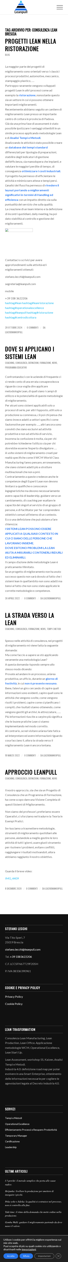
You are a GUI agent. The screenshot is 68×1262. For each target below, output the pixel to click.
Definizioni (33, 363)
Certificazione (12, 1141)
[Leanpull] (28, 7)
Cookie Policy (13, 1003)
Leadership (11, 1147)
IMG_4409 (12, 878)
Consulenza (21, 363)
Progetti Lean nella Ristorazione (30, 45)
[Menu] (58, 7)
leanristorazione (38, 303)
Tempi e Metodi (54, 629)
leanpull (15, 312)
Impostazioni (44, 1256)
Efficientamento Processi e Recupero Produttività (31, 1129)
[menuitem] (58, 7)
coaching (9, 363)
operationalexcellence (24, 307)
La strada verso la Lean (29, 619)
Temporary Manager (16, 1135)
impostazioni (29, 1249)
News (54, 363)
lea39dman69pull (14, 332)
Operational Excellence (17, 1124)
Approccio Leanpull (31, 772)
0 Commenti (32, 327)
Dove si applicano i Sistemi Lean (29, 353)
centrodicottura (20, 317)
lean (13, 303)
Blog (7, 54)
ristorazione (40, 312)
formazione (45, 363)
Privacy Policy (14, 996)
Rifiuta (26, 1256)
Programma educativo (16, 367)
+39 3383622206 (21, 956)
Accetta (11, 1256)
